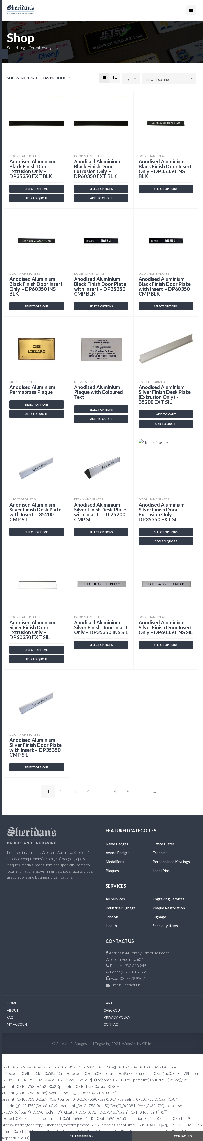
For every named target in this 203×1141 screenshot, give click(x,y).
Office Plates (164, 844)
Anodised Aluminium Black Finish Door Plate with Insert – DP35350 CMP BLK (100, 286)
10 (141, 791)
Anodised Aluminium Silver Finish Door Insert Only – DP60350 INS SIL (166, 627)
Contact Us (131, 984)
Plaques (112, 870)
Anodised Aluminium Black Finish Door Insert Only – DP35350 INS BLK (165, 168)
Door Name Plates (24, 156)
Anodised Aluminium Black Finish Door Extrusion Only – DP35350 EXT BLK (32, 168)
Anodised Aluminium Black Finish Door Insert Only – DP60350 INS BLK (36, 286)
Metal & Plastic (22, 381)
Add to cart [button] (166, 414)
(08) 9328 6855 (134, 972)
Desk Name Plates (88, 499)
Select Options (166, 188)
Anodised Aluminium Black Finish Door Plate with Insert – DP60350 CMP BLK (165, 286)
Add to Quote (36, 198)
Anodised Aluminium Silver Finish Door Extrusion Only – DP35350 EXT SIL (162, 512)
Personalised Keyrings (171, 861)
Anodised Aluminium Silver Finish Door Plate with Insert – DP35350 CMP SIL (35, 747)
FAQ (10, 1017)
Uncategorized (152, 381)
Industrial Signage (121, 908)
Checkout (113, 1010)
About (13, 1010)
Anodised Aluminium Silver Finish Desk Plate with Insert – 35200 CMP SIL (35, 512)
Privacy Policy (117, 1017)
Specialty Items (165, 925)
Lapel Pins (161, 870)
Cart (108, 1003)
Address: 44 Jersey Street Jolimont (139, 952)
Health (111, 925)
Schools (112, 917)
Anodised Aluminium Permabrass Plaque (32, 389)
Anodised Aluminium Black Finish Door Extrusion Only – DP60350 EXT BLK (97, 168)
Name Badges (117, 844)
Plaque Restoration (169, 908)
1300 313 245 (134, 965)
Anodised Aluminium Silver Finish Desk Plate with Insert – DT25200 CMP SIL (100, 512)
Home (12, 1003)
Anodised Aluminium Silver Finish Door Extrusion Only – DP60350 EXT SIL (32, 629)
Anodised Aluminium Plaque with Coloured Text (98, 392)
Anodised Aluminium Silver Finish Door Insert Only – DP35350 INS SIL (101, 627)
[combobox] (131, 78)
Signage (159, 917)
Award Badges (117, 852)
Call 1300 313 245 (81, 1136)
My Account (18, 1024)
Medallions (115, 861)
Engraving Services (168, 899)
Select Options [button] (36, 188)
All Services (115, 899)
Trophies (160, 852)
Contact (112, 1024)
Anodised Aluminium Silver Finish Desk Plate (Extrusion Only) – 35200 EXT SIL (165, 394)
